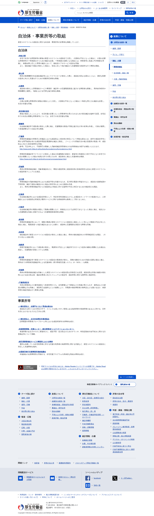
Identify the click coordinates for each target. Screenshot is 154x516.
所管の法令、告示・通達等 (123, 401)
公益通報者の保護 (119, 433)
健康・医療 (116, 48)
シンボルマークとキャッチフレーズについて (80, 495)
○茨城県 (21, 167)
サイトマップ (117, 8)
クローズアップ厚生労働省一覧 (87, 463)
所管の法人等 (49, 463)
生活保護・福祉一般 (121, 73)
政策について (120, 36)
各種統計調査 (87, 440)
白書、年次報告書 (89, 444)
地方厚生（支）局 (89, 411)
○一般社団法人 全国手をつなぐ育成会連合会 (35, 306)
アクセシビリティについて (112, 495)
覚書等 (115, 405)
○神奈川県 (22, 56)
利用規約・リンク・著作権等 (31, 495)
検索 (132, 13)
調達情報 (116, 423)
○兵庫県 (21, 86)
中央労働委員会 (88, 424)
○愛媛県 (21, 124)
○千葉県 (21, 136)
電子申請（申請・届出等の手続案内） (124, 415)
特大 (133, 2)
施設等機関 (86, 420)
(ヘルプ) (101, 2)
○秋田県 (21, 232)
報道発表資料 (26, 424)
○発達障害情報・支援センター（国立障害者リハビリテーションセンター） (46, 329)
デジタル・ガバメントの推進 (124, 439)
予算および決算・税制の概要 (124, 130)
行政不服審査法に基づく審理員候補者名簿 (124, 450)
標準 (122, 2)
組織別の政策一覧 (120, 103)
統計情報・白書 (89, 436)
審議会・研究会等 (120, 117)
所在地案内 (86, 405)
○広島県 (21, 194)
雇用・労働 (116, 85)
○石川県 (21, 179)
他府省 (36, 463)
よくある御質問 (101, 8)
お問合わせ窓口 (85, 8)
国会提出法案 (118, 398)
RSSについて (47, 497)
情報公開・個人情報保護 (122, 436)
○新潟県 (21, 219)
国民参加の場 (131, 8)
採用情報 (85, 431)
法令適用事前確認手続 (121, 420)
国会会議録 (118, 123)
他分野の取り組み (119, 97)
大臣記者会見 (26, 421)
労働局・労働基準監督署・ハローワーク (93, 416)
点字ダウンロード (70, 2)
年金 (114, 91)
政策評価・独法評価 (121, 137)
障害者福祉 (118, 67)
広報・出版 (25, 428)
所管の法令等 (118, 394)
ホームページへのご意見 (65, 497)
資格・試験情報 (88, 427)
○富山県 (21, 73)
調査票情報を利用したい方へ (93, 447)
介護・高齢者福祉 (120, 79)
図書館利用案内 (65, 463)
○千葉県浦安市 (23, 282)
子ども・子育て (118, 55)
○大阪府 (21, 207)
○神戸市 (21, 99)
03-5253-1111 (59, 508)
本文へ (72, 8)
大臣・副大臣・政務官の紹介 (93, 398)
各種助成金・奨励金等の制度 (124, 110)
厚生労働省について (90, 394)
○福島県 (21, 245)
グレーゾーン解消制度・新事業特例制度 (124, 428)
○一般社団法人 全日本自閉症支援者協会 (33, 319)
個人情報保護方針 (52, 495)
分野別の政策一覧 (120, 42)
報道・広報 (26, 417)
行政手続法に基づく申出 (122, 446)
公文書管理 (117, 443)
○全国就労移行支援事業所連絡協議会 (32, 352)
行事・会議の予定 (28, 431)
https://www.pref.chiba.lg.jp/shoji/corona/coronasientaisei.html (43, 159)
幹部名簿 (85, 401)
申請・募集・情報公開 (122, 410)
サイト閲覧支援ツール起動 (87, 2)
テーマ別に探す (28, 394)
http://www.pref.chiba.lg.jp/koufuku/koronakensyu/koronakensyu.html (46, 149)
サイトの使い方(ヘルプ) (29, 497)
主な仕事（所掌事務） (90, 408)
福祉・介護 (116, 61)
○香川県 (21, 257)
